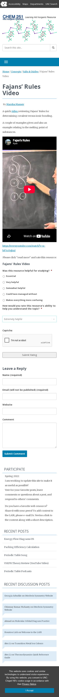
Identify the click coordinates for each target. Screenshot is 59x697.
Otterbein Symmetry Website (39, 595)
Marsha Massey (15, 104)
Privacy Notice (29, 684)
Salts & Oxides (30, 71)
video (14, 111)
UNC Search (51, 3)
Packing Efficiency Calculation (21, 547)
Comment (8, 419)
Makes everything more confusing (24, 300)
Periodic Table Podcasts (17, 571)
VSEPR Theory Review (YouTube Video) (26, 563)
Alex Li (7, 643)
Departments (36, 3)
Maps (25, 3)
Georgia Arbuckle (12, 595)
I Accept (29, 690)
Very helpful (12, 282)
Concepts (16, 71)
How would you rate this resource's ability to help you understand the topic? (29, 307)
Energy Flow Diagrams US (19, 539)
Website (7, 404)
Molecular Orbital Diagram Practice (32, 621)
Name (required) (12, 375)
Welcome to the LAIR (31, 632)
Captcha (7, 330)
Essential (11, 276)
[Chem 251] (29, 28)
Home (5, 71)
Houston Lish (11, 632)
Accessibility (14, 3)
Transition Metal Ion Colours (29, 643)
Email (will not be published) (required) (25, 389)
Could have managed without (21, 294)
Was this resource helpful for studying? (27, 270)
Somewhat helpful (15, 288)
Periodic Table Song (15, 555)
